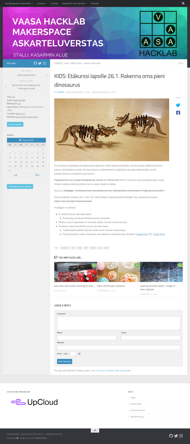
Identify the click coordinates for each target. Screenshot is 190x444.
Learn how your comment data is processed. (111, 370)
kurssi (79, 248)
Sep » (37, 175)
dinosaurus (65, 248)
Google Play (141, 234)
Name (60, 333)
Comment (61, 314)
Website (60, 342)
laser (86, 248)
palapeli (93, 248)
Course (58, 63)
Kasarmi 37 (20, 113)
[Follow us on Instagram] (44, 63)
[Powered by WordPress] (17, 438)
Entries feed (136, 404)
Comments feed (138, 410)
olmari (60, 92)
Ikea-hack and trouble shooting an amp (73, 286)
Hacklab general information (18, 3)
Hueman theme (41, 438)
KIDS (66, 63)
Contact (54, 3)
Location (41, 3)
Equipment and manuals (73, 3)
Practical (76, 63)
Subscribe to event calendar (20, 186)
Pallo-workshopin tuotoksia (111, 286)
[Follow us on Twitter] (39, 63)
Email (124, 333)
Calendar (95, 3)
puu (99, 248)
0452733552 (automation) (27, 117)
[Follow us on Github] (35, 63)
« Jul (15, 175)
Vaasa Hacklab (92, 63)
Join (13, 97)
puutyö (106, 248)
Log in (133, 397)
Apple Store (159, 234)
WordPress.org (137, 416)
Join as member (15, 124)
